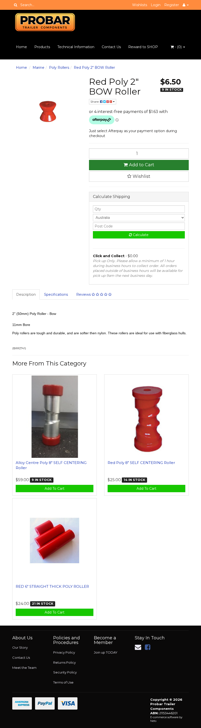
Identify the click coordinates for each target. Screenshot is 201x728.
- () (178, 47)
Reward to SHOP (143, 47)
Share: (95, 101)
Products (42, 47)
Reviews (84, 294)
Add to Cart (141, 165)
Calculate (140, 235)
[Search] (15, 5)
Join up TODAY (105, 652)
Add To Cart (54, 488)
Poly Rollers (59, 67)
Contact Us (111, 47)
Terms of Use (63, 682)
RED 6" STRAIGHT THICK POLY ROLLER (52, 586)
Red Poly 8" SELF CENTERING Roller (141, 462)
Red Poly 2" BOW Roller (94, 67)
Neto (153, 721)
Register (171, 5)
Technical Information (75, 47)
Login (156, 5)
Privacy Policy (64, 652)
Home (21, 47)
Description (26, 294)
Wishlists (139, 5)
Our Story (20, 647)
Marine (38, 67)
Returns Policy (64, 662)
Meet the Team (24, 668)
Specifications (56, 294)
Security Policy (65, 672)
